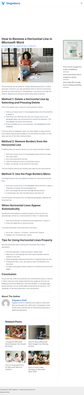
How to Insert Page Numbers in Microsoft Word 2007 (36, 369)
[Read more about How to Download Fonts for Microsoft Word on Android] (15, 356)
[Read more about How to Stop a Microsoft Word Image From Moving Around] (38, 332)
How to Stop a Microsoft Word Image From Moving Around (38, 344)
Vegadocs (13, 3)
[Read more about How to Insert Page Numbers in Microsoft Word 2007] (38, 357)
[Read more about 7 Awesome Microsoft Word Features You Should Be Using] (15, 332)
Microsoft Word (7, 46)
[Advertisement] (42, 18)
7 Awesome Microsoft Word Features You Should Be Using (15, 344)
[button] (81, 3)
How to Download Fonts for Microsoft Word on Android (14, 367)
